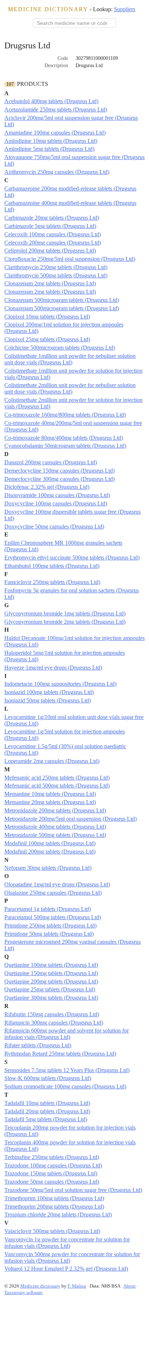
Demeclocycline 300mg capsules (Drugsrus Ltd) (59, 479)
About (129, 1286)
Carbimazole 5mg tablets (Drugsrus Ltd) (50, 226)
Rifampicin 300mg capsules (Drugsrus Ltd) (53, 1023)
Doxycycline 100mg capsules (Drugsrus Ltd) (55, 503)
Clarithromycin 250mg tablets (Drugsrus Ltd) (55, 267)
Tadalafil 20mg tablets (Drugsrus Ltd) (47, 1111)
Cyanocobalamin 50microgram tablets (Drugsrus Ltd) (65, 446)
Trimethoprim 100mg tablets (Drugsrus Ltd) (54, 1198)
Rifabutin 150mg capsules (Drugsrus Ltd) (51, 1014)
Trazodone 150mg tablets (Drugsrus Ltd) (50, 1173)
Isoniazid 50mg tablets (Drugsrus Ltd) (47, 700)
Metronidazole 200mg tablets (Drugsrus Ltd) (55, 810)
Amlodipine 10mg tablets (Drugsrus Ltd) (50, 141)
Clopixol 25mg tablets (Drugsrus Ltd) (47, 339)
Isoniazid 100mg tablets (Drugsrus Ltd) (49, 692)
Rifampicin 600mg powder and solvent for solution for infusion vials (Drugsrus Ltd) (66, 1033)
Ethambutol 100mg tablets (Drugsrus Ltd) (51, 566)
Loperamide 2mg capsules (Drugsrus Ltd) (51, 761)
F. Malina (77, 1286)
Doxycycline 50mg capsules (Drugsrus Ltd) (54, 526)
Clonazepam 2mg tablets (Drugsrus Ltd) (50, 283)
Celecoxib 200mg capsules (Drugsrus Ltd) (52, 243)
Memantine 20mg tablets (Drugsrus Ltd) (50, 802)
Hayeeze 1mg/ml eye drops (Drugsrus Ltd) (53, 668)
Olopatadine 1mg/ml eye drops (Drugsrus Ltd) (57, 884)
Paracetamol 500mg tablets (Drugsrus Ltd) (52, 917)
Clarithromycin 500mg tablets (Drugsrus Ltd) (55, 275)
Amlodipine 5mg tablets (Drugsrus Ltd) (49, 149)
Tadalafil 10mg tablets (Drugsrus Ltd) (47, 1103)
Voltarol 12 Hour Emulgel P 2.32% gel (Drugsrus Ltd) (66, 1269)
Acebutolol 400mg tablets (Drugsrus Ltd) (51, 101)
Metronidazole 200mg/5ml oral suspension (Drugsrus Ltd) (70, 819)
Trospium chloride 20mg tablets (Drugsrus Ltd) (58, 1214)
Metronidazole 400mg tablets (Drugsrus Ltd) (55, 827)
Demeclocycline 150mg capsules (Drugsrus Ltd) (59, 471)
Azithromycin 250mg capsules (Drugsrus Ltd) (56, 172)
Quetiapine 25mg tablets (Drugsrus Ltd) (49, 989)
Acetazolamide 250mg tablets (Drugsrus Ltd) (55, 109)
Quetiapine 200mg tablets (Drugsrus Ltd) (51, 981)
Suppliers (124, 9)
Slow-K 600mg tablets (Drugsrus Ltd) (47, 1078)
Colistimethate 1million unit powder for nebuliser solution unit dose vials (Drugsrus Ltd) (70, 359)
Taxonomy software (23, 1292)
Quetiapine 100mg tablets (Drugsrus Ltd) (51, 965)
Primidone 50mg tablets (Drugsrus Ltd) (49, 934)
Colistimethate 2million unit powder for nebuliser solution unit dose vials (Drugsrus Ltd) (70, 388)
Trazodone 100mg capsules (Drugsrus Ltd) (53, 1165)
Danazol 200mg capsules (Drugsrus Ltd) (50, 462)
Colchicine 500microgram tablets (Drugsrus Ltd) (59, 348)
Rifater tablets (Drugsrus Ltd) (37, 1045)
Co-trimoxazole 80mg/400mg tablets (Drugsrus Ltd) (63, 438)
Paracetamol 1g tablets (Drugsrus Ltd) (47, 909)
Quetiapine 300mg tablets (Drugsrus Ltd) (51, 998)
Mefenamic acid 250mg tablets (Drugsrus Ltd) (57, 778)
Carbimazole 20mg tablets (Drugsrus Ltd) (51, 218)
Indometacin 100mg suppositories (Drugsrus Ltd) (60, 684)
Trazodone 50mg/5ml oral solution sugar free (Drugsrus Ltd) (73, 1190)
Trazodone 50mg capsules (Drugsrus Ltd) (51, 1182)
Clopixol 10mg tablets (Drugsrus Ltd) (47, 317)
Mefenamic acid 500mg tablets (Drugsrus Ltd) (57, 785)
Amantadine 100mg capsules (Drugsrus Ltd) (55, 133)
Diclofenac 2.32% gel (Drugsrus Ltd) (46, 487)
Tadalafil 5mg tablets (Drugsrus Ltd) (45, 1119)
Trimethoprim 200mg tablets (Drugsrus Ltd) (54, 1206)
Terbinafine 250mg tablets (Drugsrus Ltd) (51, 1157)
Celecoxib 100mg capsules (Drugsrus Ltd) (52, 234)
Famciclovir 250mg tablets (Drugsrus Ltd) (52, 582)
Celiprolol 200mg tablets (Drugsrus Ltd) (50, 250)
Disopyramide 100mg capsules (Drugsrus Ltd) (57, 495)
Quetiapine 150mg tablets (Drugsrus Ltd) (51, 973)
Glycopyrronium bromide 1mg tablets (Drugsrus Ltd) (64, 613)
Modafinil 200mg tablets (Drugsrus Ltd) (49, 852)
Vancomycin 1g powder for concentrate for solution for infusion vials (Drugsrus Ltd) (67, 1242)
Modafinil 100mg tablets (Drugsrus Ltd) (49, 843)
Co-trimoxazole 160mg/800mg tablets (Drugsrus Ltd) (65, 415)
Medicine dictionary (48, 9)
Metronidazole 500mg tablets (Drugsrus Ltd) (55, 835)
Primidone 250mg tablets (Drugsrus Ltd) (50, 925)
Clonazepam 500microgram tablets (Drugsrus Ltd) (61, 300)
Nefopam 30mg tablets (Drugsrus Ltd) (47, 868)
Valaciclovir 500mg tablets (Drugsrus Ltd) (52, 1231)
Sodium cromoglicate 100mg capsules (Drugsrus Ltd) (65, 1086)
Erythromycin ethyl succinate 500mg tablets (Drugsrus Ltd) (72, 557)
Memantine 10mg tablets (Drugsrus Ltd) (50, 794)
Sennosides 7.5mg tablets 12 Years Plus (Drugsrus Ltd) (66, 1070)
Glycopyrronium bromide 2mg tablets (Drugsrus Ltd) (64, 622)
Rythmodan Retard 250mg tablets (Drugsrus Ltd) (60, 1054)
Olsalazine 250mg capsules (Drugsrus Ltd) (53, 893)
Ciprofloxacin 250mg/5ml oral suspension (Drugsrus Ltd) (69, 259)
